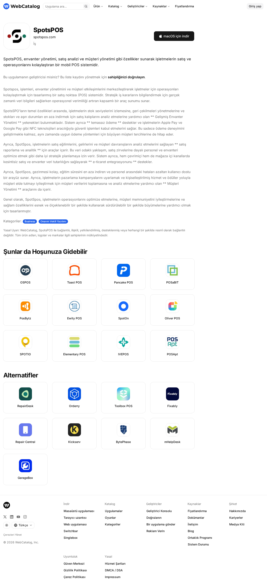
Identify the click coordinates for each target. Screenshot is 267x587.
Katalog (113, 6)
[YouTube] (18, 517)
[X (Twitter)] (5, 517)
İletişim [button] (193, 524)
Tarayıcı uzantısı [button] (75, 517)
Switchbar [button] (71, 531)
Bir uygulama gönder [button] (160, 524)
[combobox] (23, 525)
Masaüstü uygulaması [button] (79, 511)
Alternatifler (20, 375)
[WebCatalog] (6, 505)
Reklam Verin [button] (155, 531)
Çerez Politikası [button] (75, 577)
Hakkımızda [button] (237, 511)
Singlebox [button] (71, 537)
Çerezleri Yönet (12, 534)
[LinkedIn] (11, 517)
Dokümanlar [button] (196, 517)
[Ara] (86, 6)
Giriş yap (255, 6)
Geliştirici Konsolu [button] (159, 511)
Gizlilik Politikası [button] (75, 570)
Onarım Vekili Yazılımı (53, 221)
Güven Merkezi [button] (74, 563)
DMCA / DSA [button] (114, 570)
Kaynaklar (160, 6)
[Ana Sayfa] (21, 6)
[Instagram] (25, 517)
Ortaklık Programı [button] (200, 537)
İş (34, 44)
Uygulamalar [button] (113, 511)
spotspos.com (44, 37)
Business (30, 221)
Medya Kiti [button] (236, 524)
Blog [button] (191, 531)
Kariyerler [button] (236, 517)
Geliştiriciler (135, 6)
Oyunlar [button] (110, 517)
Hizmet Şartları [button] (115, 563)
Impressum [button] (112, 577)
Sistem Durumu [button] (198, 544)
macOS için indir (176, 36)
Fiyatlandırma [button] (197, 511)
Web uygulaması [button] (75, 524)
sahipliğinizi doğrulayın (126, 77)
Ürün (96, 6)
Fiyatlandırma (184, 6)
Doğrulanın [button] (153, 517)
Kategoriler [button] (112, 524)
